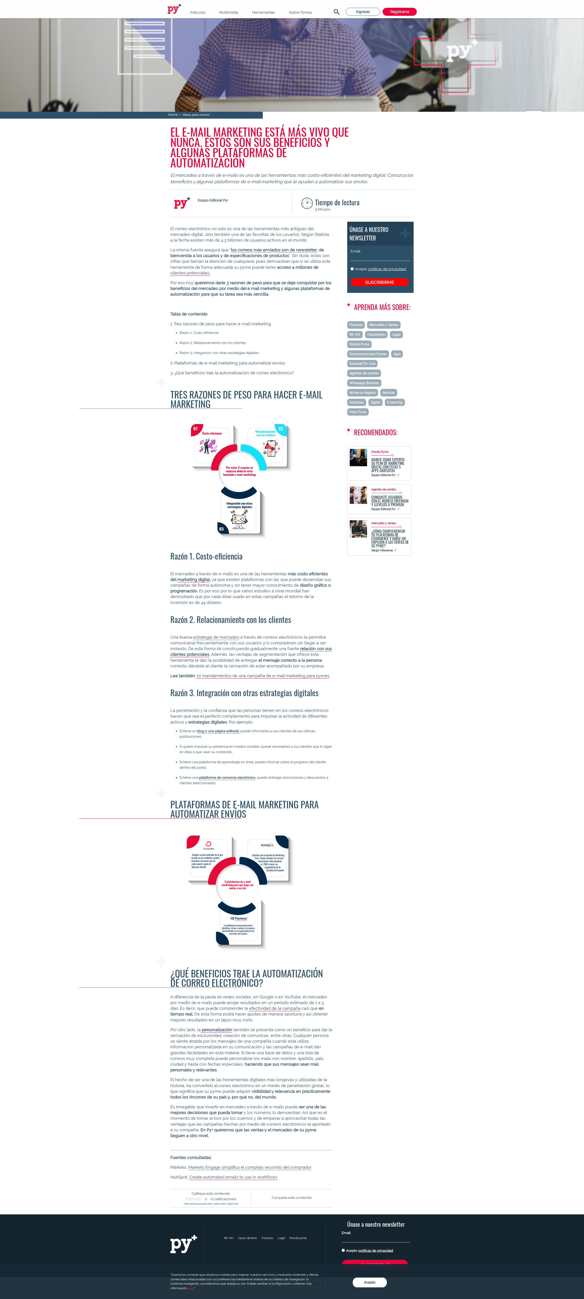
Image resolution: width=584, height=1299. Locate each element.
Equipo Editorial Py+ (383, 475)
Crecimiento (376, 334)
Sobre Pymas (300, 12)
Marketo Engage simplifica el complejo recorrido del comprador (249, 1167)
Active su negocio (362, 392)
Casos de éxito (247, 1238)
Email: (356, 251)
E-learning (395, 402)
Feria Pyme (357, 412)
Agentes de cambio (364, 373)
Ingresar (363, 12)
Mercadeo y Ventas (383, 325)
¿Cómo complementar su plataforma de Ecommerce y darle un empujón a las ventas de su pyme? (390, 538)
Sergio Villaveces (382, 550)
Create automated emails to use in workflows (233, 1177)
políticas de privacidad (387, 269)
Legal (396, 334)
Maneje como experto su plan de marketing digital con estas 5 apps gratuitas (387, 465)
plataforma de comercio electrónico (227, 778)
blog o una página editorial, (218, 731)
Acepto (380, 269)
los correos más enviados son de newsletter (274, 249)
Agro (397, 354)
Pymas (175, 9)
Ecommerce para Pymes (368, 354)
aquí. (191, 1288)
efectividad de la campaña (274, 1008)
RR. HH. (354, 334)
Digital (375, 402)
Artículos (198, 12)
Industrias (356, 402)
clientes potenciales (189, 273)
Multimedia (228, 12)
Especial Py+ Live (362, 363)
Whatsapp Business (364, 383)
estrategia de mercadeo (216, 637)
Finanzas (355, 325)
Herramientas (263, 12)
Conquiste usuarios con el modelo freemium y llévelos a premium (390, 501)
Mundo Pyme (359, 344)
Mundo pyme (298, 1238)
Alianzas (389, 392)
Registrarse (399, 12)
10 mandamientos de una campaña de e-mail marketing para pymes (263, 675)
